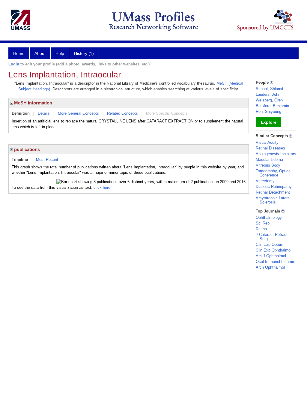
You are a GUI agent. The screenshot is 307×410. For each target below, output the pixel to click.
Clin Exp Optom (269, 244)
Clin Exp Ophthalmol (273, 250)
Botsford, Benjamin (272, 106)
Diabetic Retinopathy (274, 186)
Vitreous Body (268, 165)
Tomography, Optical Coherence (273, 173)
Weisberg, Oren (269, 100)
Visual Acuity (267, 142)
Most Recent (47, 159)
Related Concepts (122, 113)
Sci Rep (263, 223)
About (40, 53)
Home (19, 53)
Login (13, 64)
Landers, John (268, 94)
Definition (21, 113)
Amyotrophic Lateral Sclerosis (273, 200)
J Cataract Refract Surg (272, 236)
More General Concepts (78, 113)
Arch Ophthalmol (270, 267)
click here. (103, 187)
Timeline (20, 159)
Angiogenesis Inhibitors (276, 154)
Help (59, 53)
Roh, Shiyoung (268, 111)
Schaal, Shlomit (269, 88)
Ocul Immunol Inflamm (275, 261)
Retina (261, 229)
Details (44, 113)
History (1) (84, 53)
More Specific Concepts (167, 113)
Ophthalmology (269, 217)
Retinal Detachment (273, 192)
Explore (268, 122)
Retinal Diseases (270, 148)
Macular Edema (269, 159)
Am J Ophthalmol (271, 256)
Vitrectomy (265, 181)
